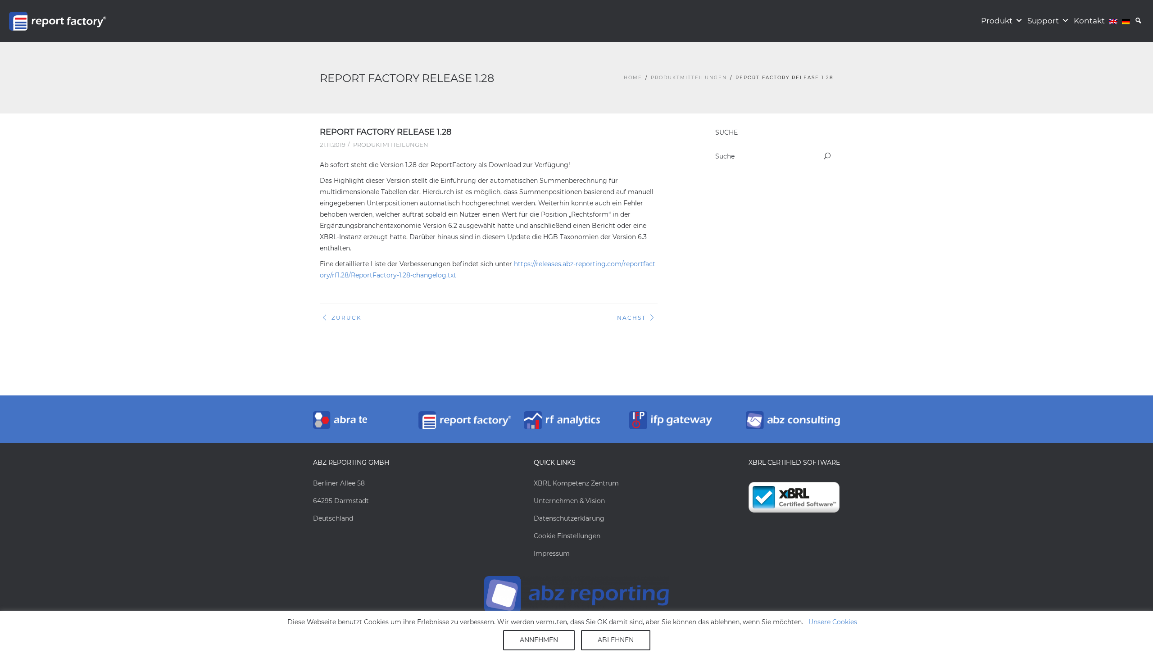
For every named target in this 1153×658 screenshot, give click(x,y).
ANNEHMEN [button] (539, 640)
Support (1043, 20)
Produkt (996, 20)
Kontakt (1089, 20)
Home (633, 78)
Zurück (346, 317)
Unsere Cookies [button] (832, 622)
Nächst (631, 317)
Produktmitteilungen (689, 78)
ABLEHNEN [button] (616, 640)
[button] (1138, 21)
